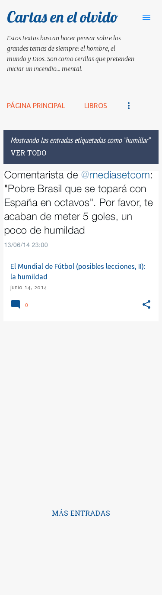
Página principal (36, 106)
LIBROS (95, 106)
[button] (146, 305)
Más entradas (81, 514)
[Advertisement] (81, 409)
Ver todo (28, 154)
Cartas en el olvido (62, 16)
